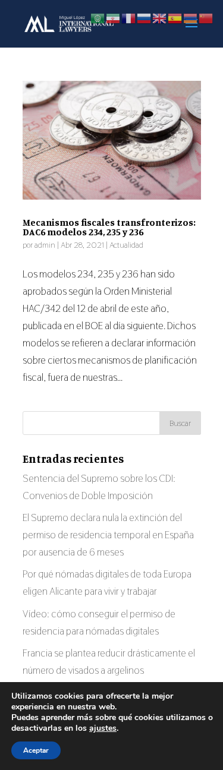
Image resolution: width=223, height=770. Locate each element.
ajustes (103, 728)
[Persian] (113, 17)
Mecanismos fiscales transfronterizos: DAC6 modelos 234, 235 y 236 (109, 227)
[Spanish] (175, 17)
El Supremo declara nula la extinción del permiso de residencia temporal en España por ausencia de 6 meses (108, 534)
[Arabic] (98, 17)
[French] (129, 17)
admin (44, 244)
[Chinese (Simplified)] (206, 17)
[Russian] (144, 17)
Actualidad (126, 244)
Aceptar (36, 750)
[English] (160, 17)
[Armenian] (191, 17)
